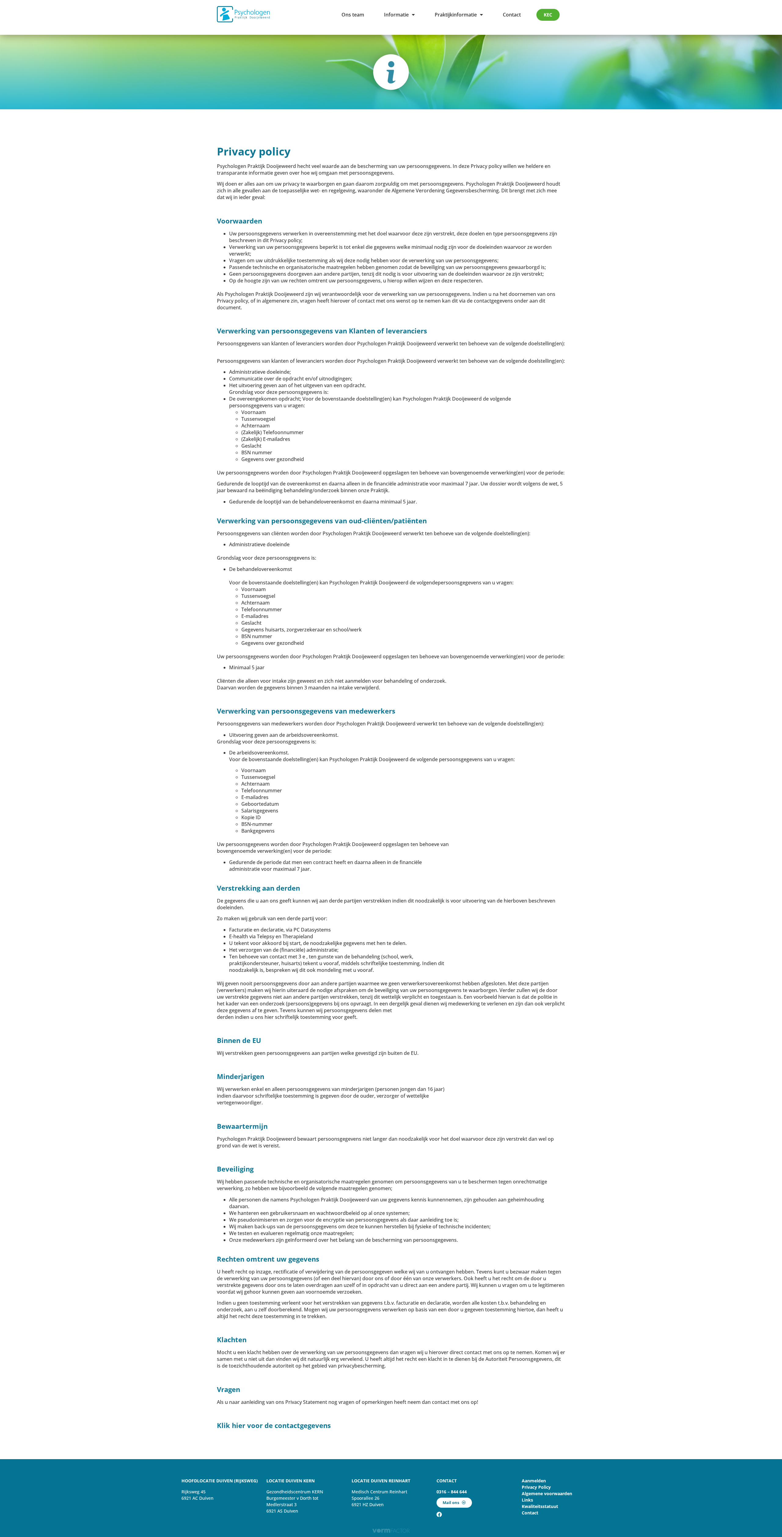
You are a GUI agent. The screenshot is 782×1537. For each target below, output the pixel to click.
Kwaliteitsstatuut (540, 1506)
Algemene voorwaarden (547, 1493)
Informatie (396, 14)
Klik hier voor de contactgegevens (274, 1425)
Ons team (353, 14)
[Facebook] (439, 1514)
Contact (512, 14)
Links (527, 1500)
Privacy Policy (536, 1487)
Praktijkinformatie (456, 14)
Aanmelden (534, 1481)
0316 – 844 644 (452, 1492)
